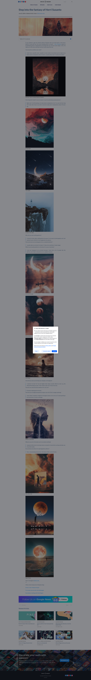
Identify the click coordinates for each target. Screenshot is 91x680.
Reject (36, 351)
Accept (54, 351)
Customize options (46, 351)
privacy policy (48, 345)
